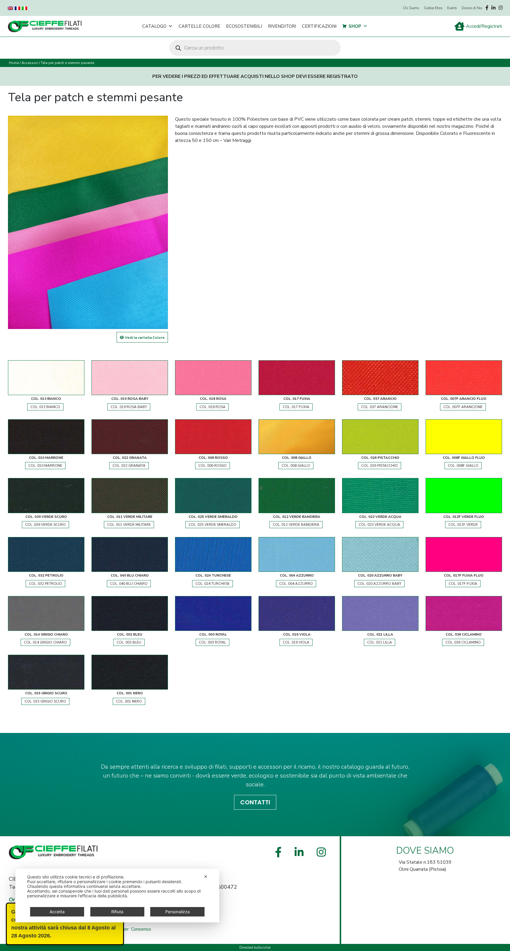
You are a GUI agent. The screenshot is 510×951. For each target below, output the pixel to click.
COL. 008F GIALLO (463, 465)
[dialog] (117, 895)
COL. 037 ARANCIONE (379, 407)
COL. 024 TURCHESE (212, 583)
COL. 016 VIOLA (296, 642)
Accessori (30, 62)
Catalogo (154, 26)
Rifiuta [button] (117, 911)
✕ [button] (205, 876)
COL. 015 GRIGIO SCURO (45, 701)
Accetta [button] (57, 911)
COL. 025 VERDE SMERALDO (212, 524)
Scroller (264, 947)
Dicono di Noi (472, 8)
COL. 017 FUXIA (296, 407)
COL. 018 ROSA (212, 407)
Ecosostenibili (244, 26)
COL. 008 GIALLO (296, 465)
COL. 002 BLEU (129, 642)
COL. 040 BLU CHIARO (129, 583)
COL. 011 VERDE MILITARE (129, 524)
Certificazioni (319, 26)
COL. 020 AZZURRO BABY (379, 583)
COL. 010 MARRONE (45, 465)
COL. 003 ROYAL (212, 642)
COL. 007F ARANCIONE (463, 407)
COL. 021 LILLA (379, 642)
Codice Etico (433, 8)
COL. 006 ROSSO (212, 465)
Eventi (452, 8)
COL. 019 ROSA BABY (129, 407)
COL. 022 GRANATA (129, 465)
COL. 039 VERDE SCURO (45, 524)
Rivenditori (282, 26)
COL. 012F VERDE (463, 524)
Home (14, 62)
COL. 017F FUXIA (463, 583)
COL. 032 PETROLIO (45, 583)
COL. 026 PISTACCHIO (379, 465)
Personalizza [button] (177, 911)
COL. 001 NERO (129, 701)
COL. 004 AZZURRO (296, 583)
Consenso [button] (141, 929)
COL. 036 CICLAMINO (463, 642)
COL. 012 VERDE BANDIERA (296, 524)
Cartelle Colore (199, 26)
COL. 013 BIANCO (45, 407)
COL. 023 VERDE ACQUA (379, 524)
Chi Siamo (411, 8)
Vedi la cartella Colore (144, 337)
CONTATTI (255, 802)
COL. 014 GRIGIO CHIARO (45, 642)
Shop (355, 26)
